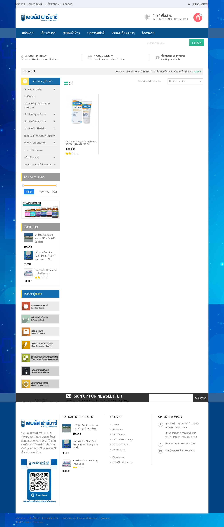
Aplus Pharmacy (34, 522)
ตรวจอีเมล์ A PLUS (122, 462)
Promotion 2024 (33, 89)
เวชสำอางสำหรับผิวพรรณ (139, 71)
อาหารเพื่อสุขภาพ (33, 150)
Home (119, 71)
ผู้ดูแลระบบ (118, 457)
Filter (29, 191)
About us (117, 429)
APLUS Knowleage (122, 439)
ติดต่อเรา (68, 4)
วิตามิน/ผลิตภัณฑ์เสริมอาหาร (39, 136)
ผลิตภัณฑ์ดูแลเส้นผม (35, 114)
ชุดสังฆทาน (30, 96)
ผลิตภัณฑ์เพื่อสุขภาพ (35, 121)
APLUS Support (121, 444)
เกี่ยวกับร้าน (53, 4)
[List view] (71, 83)
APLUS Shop (119, 434)
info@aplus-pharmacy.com (180, 450)
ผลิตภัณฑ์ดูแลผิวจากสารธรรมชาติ (37, 105)
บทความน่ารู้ (95, 33)
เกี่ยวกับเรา (48, 33)
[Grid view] (66, 83)
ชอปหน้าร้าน (71, 33)
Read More (74, 136)
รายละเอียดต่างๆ (123, 33)
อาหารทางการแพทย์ (34, 143)
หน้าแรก (20, 4)
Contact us (118, 450)
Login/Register (199, 4)
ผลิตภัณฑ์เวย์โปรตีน (35, 129)
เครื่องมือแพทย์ (31, 157)
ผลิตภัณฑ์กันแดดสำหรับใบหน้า (172, 71)
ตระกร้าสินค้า (35, 4)
